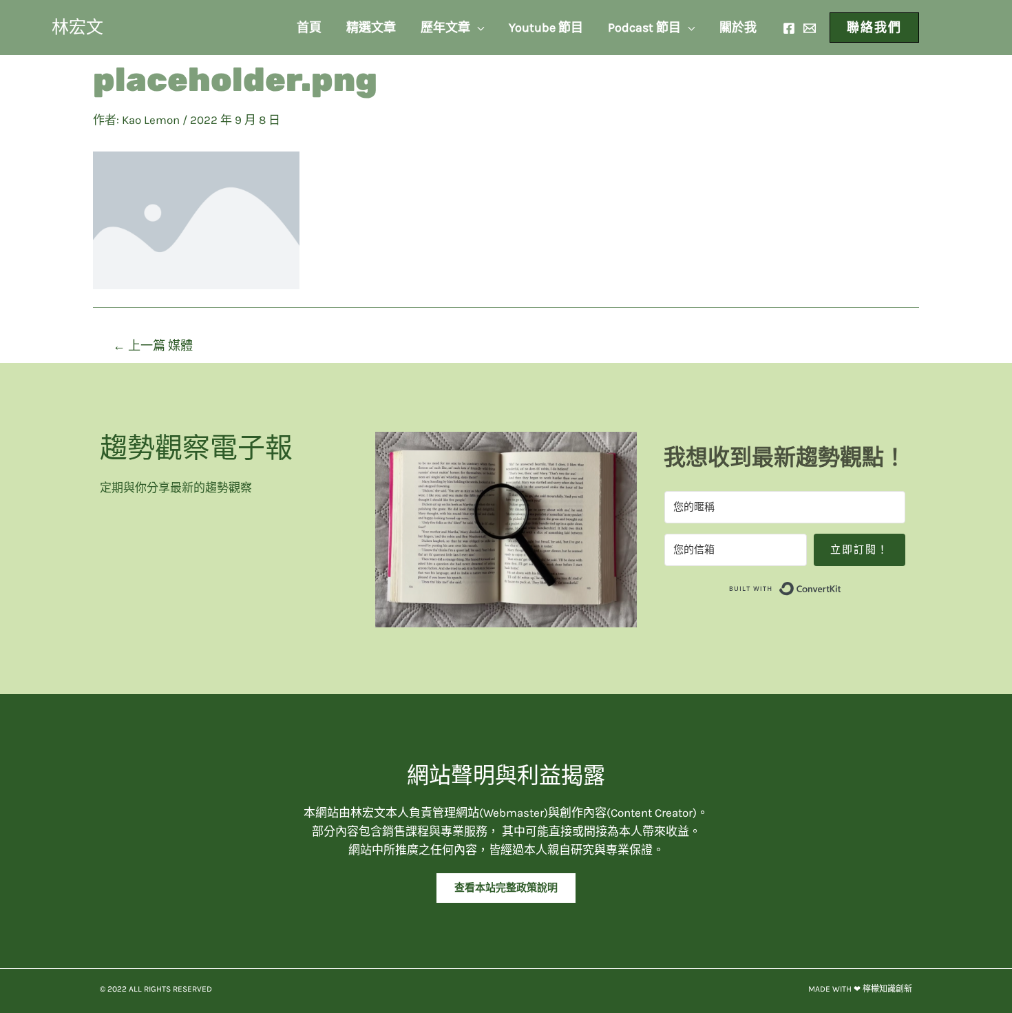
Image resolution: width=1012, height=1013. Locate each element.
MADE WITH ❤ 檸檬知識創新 (860, 989)
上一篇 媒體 (153, 345)
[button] (506, 888)
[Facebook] (789, 28)
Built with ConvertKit (841, 586)
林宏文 (77, 27)
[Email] (809, 28)
